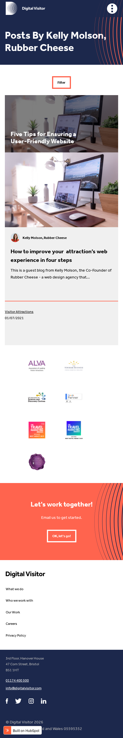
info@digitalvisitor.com (23, 688)
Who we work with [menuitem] (19, 600)
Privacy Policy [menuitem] (16, 635)
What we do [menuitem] (14, 589)
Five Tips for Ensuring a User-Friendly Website (43, 137)
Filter (61, 82)
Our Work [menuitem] (13, 612)
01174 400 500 (17, 680)
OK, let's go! (61, 536)
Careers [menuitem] (11, 623)
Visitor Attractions (19, 311)
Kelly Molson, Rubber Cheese (45, 237)
